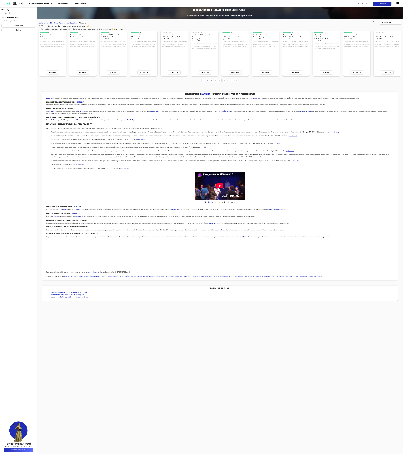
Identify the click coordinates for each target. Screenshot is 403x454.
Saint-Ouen (294, 276)
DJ (51, 23)
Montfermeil (257, 276)
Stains (215, 276)
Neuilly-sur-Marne (224, 276)
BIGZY (204, 147)
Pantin (287, 276)
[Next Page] (236, 80)
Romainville (266, 276)
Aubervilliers (279, 276)
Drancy (86, 276)
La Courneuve (184, 276)
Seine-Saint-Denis (72, 23)
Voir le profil (52, 72)
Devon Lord (293, 136)
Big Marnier (141, 139)
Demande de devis (80, 3)
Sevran (103, 276)
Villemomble (248, 276)
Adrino (278, 143)
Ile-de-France (58, 23)
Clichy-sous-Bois (237, 276)
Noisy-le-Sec (160, 276)
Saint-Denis (318, 276)
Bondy (121, 276)
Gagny (177, 276)
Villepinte (208, 276)
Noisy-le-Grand (95, 276)
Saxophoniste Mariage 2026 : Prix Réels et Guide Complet (68, 292)
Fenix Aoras (264, 157)
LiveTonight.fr (43, 23)
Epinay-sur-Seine (130, 276)
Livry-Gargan (170, 276)
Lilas (272, 276)
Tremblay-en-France (197, 276)
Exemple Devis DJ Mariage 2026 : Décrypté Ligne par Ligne (69, 297)
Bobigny (139, 276)
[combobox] (18, 13)
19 (232, 80)
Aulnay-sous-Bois (77, 276)
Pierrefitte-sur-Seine (306, 276)
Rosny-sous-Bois (149, 276)
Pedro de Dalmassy (332, 132)
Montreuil (67, 276)
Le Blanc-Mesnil (112, 276)
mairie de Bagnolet (93, 272)
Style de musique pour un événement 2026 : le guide (67, 294)
